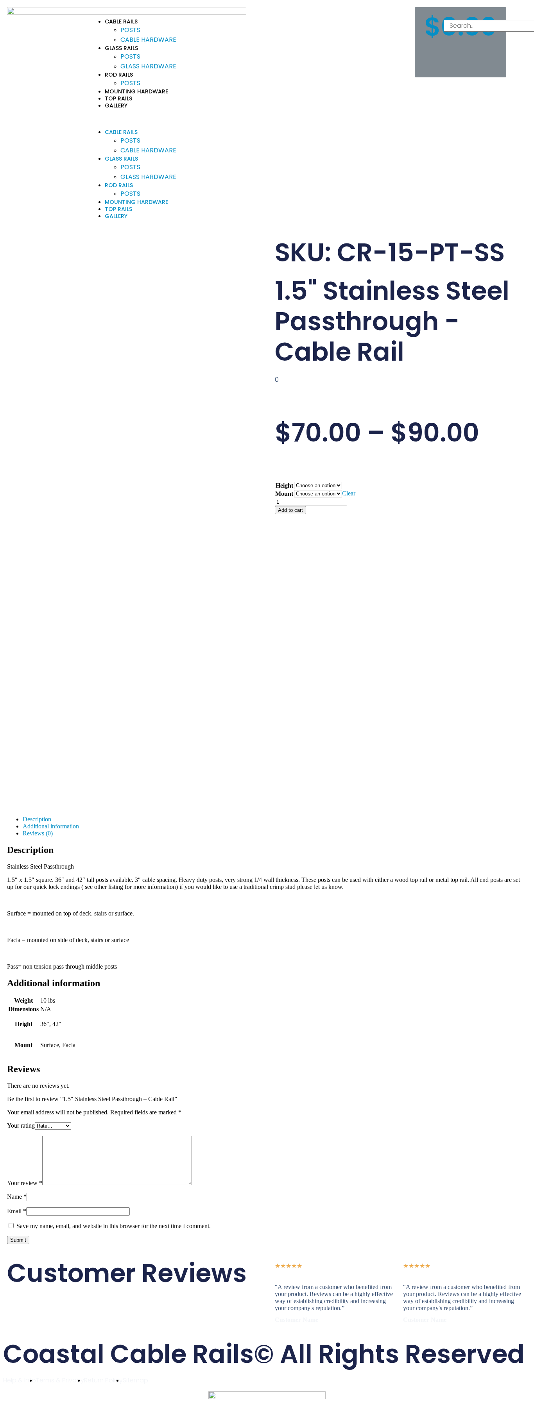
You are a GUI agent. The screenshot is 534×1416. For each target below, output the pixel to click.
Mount (284, 493)
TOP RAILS (118, 98)
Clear (348, 493)
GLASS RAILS (121, 48)
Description (37, 819)
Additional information (51, 826)
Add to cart (290, 510)
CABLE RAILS (121, 21)
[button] (248, 118)
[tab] (275, 819)
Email (16, 1211)
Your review (24, 1183)
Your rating (21, 1125)
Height (284, 485)
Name (17, 1196)
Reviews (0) (38, 833)
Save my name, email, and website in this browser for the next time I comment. (113, 1226)
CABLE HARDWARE (148, 39)
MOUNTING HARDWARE (136, 91)
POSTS (130, 29)
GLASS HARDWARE (148, 66)
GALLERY (116, 105)
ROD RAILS (119, 75)
